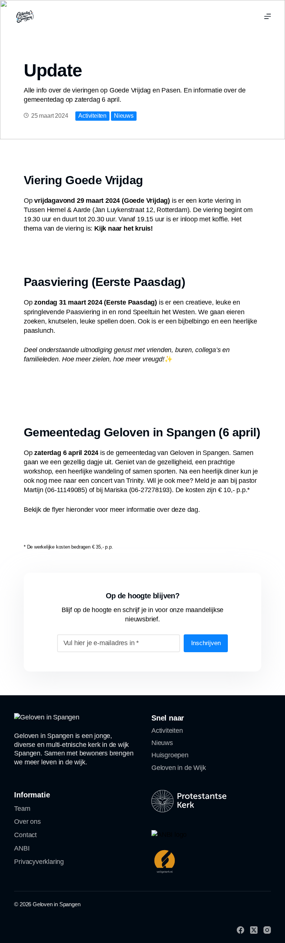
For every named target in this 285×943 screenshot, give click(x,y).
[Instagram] (267, 930)
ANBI (21, 848)
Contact (25, 835)
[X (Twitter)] (254, 930)
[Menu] (267, 16)
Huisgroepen (170, 755)
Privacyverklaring (39, 861)
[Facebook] (240, 930)
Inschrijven (206, 643)
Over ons (27, 821)
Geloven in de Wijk (178, 767)
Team (22, 808)
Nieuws (124, 116)
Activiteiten (92, 116)
